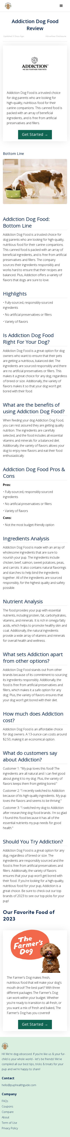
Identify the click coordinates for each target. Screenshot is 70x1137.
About (5, 1117)
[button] (61, 6)
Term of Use (9, 1123)
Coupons (7, 1106)
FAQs (5, 1101)
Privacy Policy (10, 1128)
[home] (7, 6)
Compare (8, 1112)
